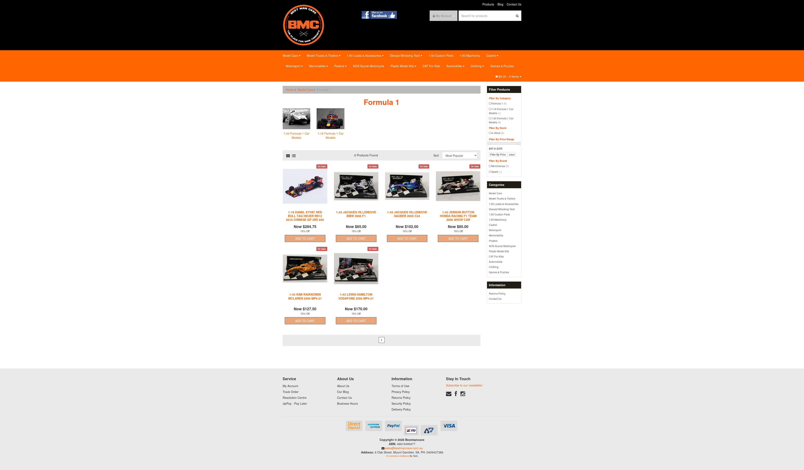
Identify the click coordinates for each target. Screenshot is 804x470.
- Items (509, 76)
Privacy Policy (401, 392)
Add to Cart (305, 238)
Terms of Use (400, 386)
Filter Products (499, 89)
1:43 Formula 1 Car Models (501, 120)
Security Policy (401, 403)
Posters (339, 66)
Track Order (291, 392)
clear (512, 154)
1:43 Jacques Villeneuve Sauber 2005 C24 (407, 214)
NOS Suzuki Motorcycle (368, 66)
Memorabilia (317, 66)
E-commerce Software (397, 455)
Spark (496, 171)
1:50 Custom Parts (441, 55)
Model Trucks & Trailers (323, 55)
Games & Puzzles (502, 66)
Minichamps (500, 166)
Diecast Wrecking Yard (405, 55)
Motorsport (293, 66)
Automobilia (454, 66)
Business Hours (347, 403)
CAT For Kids (431, 66)
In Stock (497, 133)
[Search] (517, 15)
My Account (290, 386)
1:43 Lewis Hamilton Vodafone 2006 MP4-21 (356, 296)
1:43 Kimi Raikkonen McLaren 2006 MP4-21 (305, 296)
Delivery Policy (401, 409)
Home (290, 90)
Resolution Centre (295, 397)
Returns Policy (497, 293)
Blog (500, 4)
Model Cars (291, 55)
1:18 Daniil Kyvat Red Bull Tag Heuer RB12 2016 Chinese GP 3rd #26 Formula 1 (305, 218)
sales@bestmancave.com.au (403, 448)
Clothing (476, 66)
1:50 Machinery (470, 55)
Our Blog (343, 392)
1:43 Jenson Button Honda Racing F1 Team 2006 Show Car (458, 216)
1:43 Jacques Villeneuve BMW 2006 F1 (356, 214)
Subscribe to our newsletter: (464, 385)
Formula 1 (499, 103)
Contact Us (514, 4)
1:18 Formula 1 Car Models (501, 111)
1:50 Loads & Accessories (364, 55)
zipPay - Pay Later (295, 403)
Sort (436, 155)
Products (488, 4)
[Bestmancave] (304, 25)
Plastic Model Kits (402, 66)
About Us (343, 386)
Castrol (491, 55)
